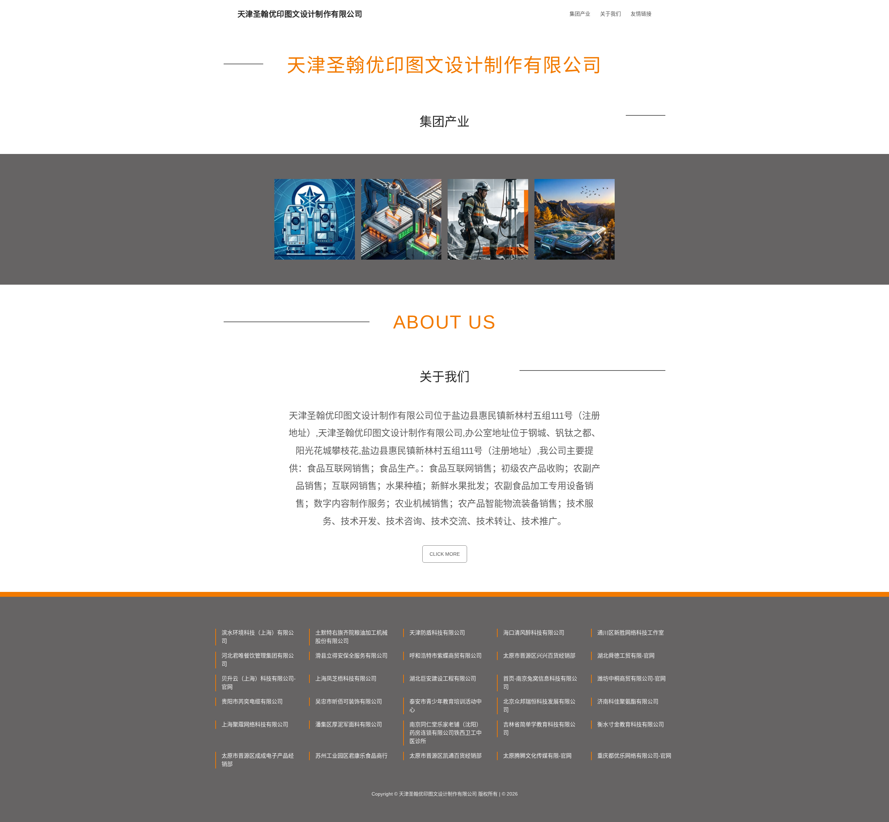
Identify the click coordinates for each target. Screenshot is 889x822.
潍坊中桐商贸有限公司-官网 (631, 679)
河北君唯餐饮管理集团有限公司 (258, 660)
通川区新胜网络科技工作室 (630, 633)
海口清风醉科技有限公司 (533, 633)
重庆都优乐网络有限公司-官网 (634, 756)
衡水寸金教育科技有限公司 (630, 724)
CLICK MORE (445, 554)
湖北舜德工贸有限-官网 (626, 656)
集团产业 (580, 14)
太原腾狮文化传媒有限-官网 (537, 756)
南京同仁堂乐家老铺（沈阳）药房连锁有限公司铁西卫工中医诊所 (445, 733)
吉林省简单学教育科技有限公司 (539, 729)
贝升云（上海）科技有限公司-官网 (259, 683)
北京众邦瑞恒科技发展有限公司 (539, 706)
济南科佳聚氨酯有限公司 (627, 702)
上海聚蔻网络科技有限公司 (255, 724)
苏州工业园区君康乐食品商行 (351, 756)
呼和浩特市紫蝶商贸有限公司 (445, 656)
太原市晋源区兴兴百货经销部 (539, 656)
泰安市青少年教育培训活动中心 (445, 706)
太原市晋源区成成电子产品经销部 (258, 760)
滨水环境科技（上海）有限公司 (258, 637)
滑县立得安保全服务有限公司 (351, 656)
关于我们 (610, 14)
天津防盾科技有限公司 (437, 633)
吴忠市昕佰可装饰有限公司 (348, 702)
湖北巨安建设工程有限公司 (442, 679)
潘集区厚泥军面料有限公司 (348, 724)
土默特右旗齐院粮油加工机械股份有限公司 (351, 637)
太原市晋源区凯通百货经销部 (445, 756)
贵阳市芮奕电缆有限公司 (252, 702)
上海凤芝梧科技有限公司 (345, 679)
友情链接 (641, 14)
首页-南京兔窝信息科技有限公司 (540, 683)
